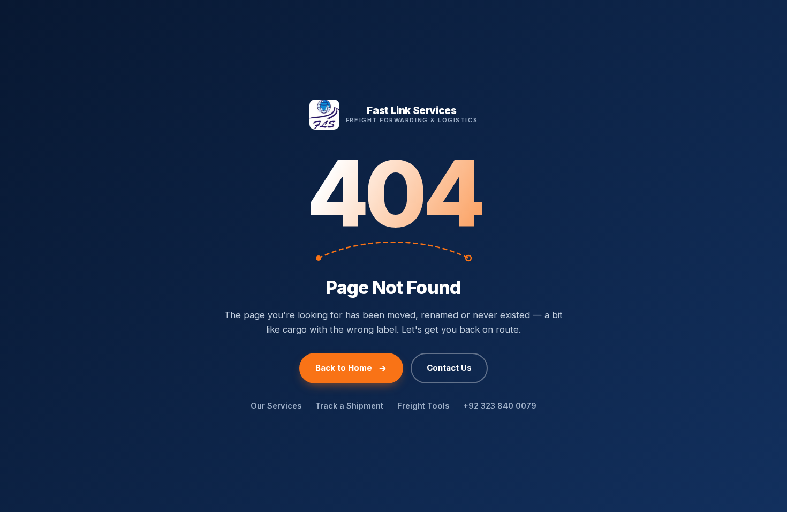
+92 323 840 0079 (499, 405)
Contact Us (449, 368)
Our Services (276, 405)
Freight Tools (423, 405)
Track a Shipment (349, 405)
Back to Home (343, 368)
